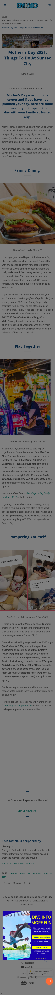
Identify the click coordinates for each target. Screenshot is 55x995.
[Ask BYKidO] (49, 981)
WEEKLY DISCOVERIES (41, 937)
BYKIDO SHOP (41, 947)
